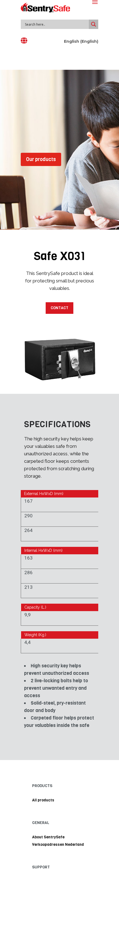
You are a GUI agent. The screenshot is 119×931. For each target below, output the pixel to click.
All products (43, 800)
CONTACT (59, 308)
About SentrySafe (48, 837)
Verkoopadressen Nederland (58, 844)
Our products (41, 159)
